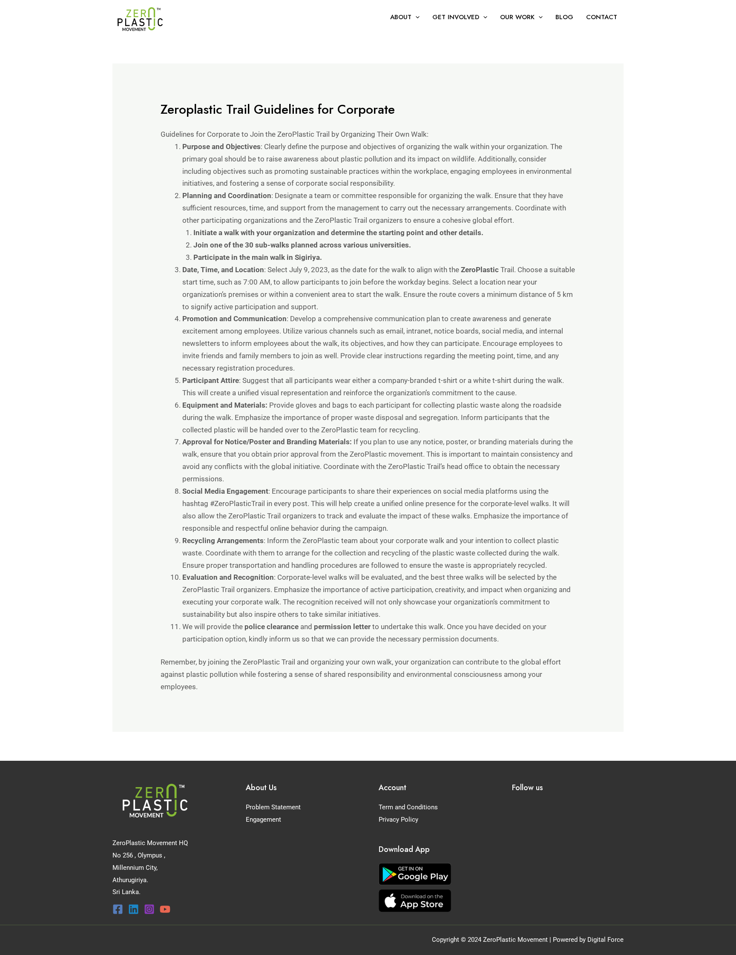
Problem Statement (273, 807)
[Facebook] (117, 909)
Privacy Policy (398, 819)
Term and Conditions (408, 807)
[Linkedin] (133, 909)
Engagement (263, 819)
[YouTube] (165, 909)
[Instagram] (149, 909)
